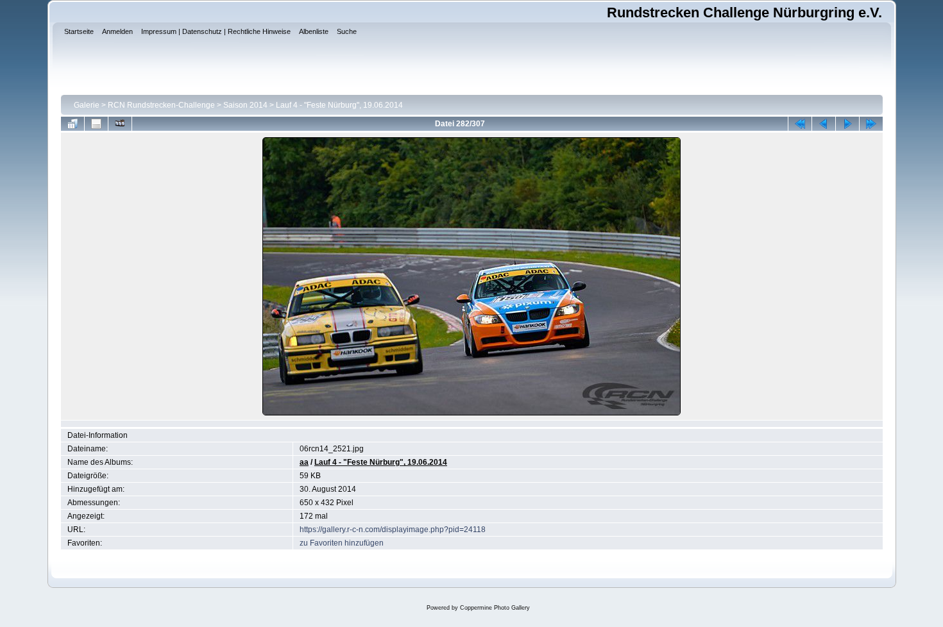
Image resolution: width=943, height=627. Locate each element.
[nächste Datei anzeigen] (847, 124)
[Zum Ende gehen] (871, 124)
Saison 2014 (245, 105)
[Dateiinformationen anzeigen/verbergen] (96, 124)
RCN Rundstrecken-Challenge (161, 105)
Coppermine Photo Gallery (495, 608)
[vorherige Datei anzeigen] (823, 124)
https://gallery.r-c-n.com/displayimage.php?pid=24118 (393, 529)
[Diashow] (120, 124)
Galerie (86, 105)
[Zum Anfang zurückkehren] (799, 124)
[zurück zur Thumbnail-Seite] (72, 124)
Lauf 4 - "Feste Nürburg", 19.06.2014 (339, 105)
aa (304, 462)
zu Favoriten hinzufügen (342, 543)
